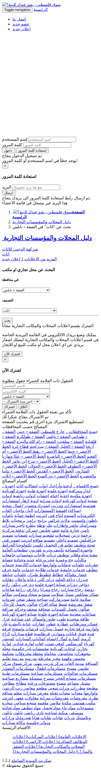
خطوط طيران (39, 574)
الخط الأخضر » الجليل (80, 461)
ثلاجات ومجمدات (30, 555)
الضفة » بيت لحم (44, 446)
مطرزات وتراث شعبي (66, 688)
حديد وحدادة (24, 560)
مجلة (6, 648)
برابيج (42, 520)
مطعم (41, 688)
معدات (77, 693)
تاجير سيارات (13, 525)
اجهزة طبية (36, 491)
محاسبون (65, 653)
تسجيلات (62, 535)
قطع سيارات (22, 634)
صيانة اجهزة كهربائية (19, 614)
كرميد (86, 639)
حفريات (91, 565)
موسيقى (76, 713)
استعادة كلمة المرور (32, 150)
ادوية (34, 500)
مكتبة (66, 703)
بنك (49, 525)
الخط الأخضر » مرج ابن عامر (36, 461)
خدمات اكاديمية (28, 565)
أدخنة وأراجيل (60, 486)
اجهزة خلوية (57, 491)
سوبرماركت (59, 599)
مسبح (71, 668)
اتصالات (31, 486)
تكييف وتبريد (53, 550)
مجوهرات (82, 653)
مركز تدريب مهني (48, 663)
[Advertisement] (50, 86)
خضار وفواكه (75, 574)
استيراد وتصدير (37, 505)
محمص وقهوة (73, 658)
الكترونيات (86, 515)
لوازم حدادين (23, 643)
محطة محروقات (29, 653)
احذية (64, 496)
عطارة (63, 624)
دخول (8, 150)
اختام (54, 496)
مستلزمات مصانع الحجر (75, 678)
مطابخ (21, 683)
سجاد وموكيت (25, 594)
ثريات (51, 555)
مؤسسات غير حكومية (30, 648)
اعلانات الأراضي (40, 741)
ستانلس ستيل (76, 594)
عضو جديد (21, 24)
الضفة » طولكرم (31, 436)
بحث (7, 320)
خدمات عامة (23, 570)
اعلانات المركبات (41, 736)
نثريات (69, 717)
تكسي (38, 545)
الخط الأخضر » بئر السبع (58, 476)
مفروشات (78, 698)
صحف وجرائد (26, 609)
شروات (8, 599)
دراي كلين (45, 579)
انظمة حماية (24, 515)
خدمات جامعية (72, 570)
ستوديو (44, 594)
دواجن (83, 584)
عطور (51, 624)
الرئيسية (40, 9)
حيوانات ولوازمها (57, 565)
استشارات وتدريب (66, 505)
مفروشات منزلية (54, 698)
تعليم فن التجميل (58, 545)
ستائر (93, 594)
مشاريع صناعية (15, 678)
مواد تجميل (51, 708)
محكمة (8, 653)
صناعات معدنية (83, 614)
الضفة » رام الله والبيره (36, 441)
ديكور (15, 584)
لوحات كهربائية (62, 648)
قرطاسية (42, 634)
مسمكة (35, 678)
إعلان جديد (21, 29)
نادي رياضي (34, 713)
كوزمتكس (74, 643)
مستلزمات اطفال (50, 668)
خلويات (20, 574)
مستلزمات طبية (16, 673)
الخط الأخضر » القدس (55, 471)
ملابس (55, 703)
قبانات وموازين (64, 634)
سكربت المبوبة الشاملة (31, 760)
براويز (31, 520)
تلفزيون (35, 550)
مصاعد (73, 683)
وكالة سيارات (13, 722)
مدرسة (31, 658)
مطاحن (8, 683)
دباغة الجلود (65, 579)
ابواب (43, 486)
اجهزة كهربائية (14, 491)
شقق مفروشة (80, 604)
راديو (6, 584)
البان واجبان (23, 510)
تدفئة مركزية (13, 530)
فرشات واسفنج (25, 629)
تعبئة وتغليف (84, 545)
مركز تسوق (22, 663)
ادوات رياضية (24, 496)
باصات (7, 515)
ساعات (8, 589)
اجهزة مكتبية (81, 496)
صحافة (44, 609)
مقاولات (32, 698)
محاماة (50, 653)
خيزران (82, 579)
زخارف (33, 589)
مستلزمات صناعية (47, 673)
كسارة (74, 639)
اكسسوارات (44, 510)
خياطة (7, 574)
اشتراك (9, 407)
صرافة (7, 609)
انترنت (41, 515)
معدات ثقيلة (60, 693)
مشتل (85, 683)
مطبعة (92, 688)
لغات (39, 643)
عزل (6, 619)
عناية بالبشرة (20, 624)
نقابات (57, 717)
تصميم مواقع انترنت (38, 540)
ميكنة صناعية (56, 713)
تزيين (75, 535)
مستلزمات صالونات (81, 673)
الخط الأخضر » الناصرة (66, 456)
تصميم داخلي (67, 540)
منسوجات (85, 708)
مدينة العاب (74, 663)
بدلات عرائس (59, 520)
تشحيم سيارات (41, 535)
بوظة (41, 525)
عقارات (38, 624)
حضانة (7, 560)
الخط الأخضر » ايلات (19, 476)
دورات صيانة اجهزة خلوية (56, 584)
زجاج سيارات (72, 589)
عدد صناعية (21, 619)
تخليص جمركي (38, 530)
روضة (89, 589)
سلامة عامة (80, 599)
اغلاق (23, 407)
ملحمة (43, 703)
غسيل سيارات (51, 629)
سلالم (7, 594)
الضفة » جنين (28, 431)
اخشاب (43, 496)
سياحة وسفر (37, 599)
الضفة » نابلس (58, 436)
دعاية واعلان (25, 579)
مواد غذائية (11, 708)
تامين (84, 530)
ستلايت (57, 594)
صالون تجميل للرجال (20, 604)
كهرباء (89, 643)
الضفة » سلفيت (70, 441)
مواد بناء (69, 708)
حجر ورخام (45, 560)
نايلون (18, 713)
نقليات (45, 717)
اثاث (5, 254)
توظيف (63, 555)
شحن (20, 599)
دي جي (27, 584)
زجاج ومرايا (50, 589)
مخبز (56, 658)
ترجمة (86, 535)
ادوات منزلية (50, 500)
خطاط (57, 574)
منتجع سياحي (25, 703)
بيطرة (31, 525)
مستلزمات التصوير (18, 668)
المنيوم (70, 515)
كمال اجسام (57, 639)
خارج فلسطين (52, 431)
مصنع (61, 683)
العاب (7, 510)
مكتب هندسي (84, 703)
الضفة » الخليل (72, 446)
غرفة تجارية (74, 629)
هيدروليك (23, 717)
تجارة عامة (70, 530)
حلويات (78, 565)
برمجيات (18, 520)
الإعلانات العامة (71, 736)
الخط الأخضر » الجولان (47, 466)
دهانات (7, 579)
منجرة (7, 703)
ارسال (9, 193)
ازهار (25, 500)
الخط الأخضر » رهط (50, 451)
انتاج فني (55, 515)
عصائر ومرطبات (84, 624)
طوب (61, 619)
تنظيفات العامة (15, 550)
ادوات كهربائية (74, 500)
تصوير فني (11, 540)
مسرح (48, 678)
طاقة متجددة (78, 619)
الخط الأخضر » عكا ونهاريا (24, 456)
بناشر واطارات (65, 525)
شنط (63, 604)
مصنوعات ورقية (41, 683)
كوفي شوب (54, 643)
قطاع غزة (20, 446)
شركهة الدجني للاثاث (20, 249)
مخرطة (44, 658)
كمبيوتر (8, 639)
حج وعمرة (64, 560)
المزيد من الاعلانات (39, 259)
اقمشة (61, 510)
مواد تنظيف (31, 708)
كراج (6, 634)
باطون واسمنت (84, 520)
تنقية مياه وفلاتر (83, 555)
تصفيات (20, 535)
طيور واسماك (43, 619)
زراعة (21, 589)
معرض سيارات (36, 693)
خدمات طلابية (47, 570)
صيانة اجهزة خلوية (53, 614)
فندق (82, 634)
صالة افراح (48, 604)
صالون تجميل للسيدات (70, 609)
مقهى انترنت (13, 698)
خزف (6, 570)
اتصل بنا (19, 19)
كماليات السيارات (31, 639)
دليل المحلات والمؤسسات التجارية (41, 222)
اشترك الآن (12, 354)
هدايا (35, 717)
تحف (56, 530)
